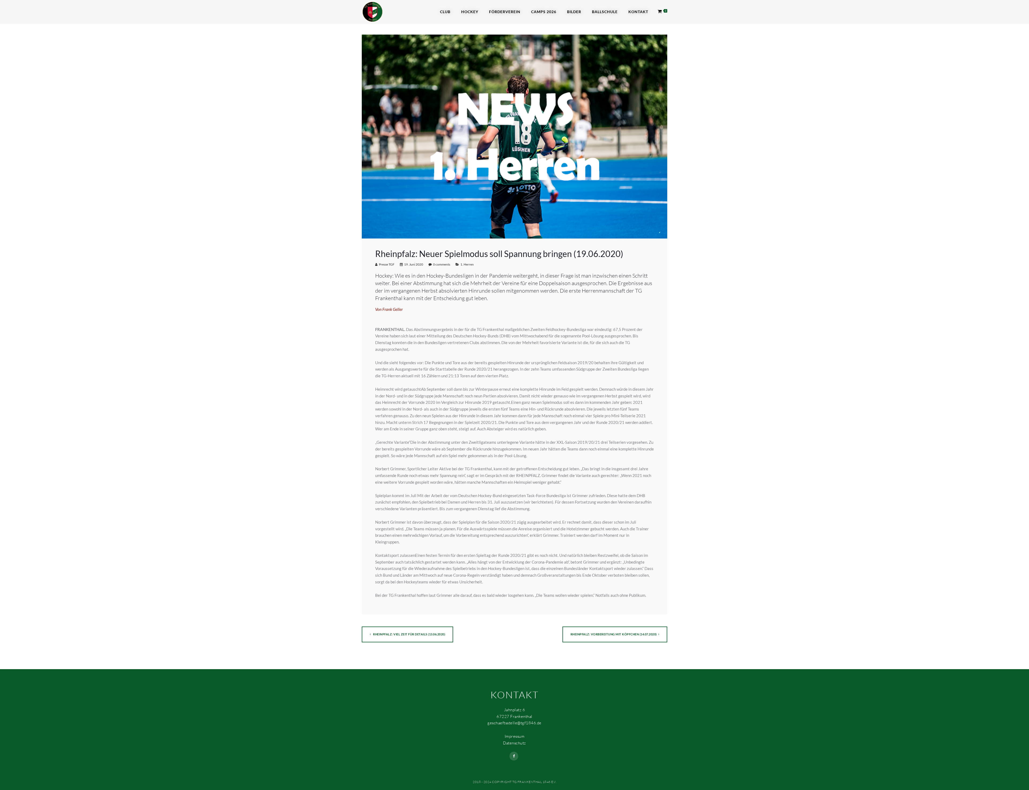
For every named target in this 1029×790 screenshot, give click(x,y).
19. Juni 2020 (413, 264)
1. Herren (467, 264)
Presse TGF (386, 264)
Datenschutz (514, 743)
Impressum (515, 736)
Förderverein (504, 11)
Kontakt (638, 11)
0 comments (441, 264)
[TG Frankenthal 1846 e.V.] (372, 11)
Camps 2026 (543, 11)
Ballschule (605, 11)
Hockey (469, 11)
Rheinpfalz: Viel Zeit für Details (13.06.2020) (408, 634)
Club (445, 11)
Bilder (574, 11)
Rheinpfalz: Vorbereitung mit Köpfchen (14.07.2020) (614, 634)
